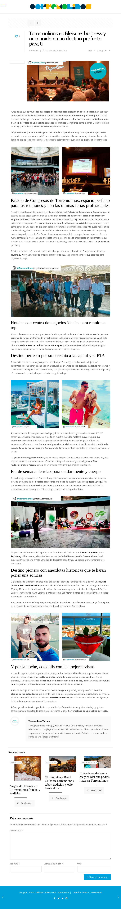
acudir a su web (18, 254)
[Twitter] (58, 898)
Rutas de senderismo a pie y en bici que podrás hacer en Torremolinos (94, 776)
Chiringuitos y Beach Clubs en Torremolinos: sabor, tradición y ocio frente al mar (60, 782)
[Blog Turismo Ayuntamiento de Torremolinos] (60, 6)
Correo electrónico (53, 863)
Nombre (15, 863)
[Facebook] (54, 898)
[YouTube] (62, 898)
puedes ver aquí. (95, 481)
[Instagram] (66, 898)
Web (79, 863)
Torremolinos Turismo (56, 50)
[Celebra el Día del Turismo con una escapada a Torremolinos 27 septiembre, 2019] (118, 897)
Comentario (16, 830)
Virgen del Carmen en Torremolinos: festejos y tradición (25, 789)
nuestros (34, 677)
